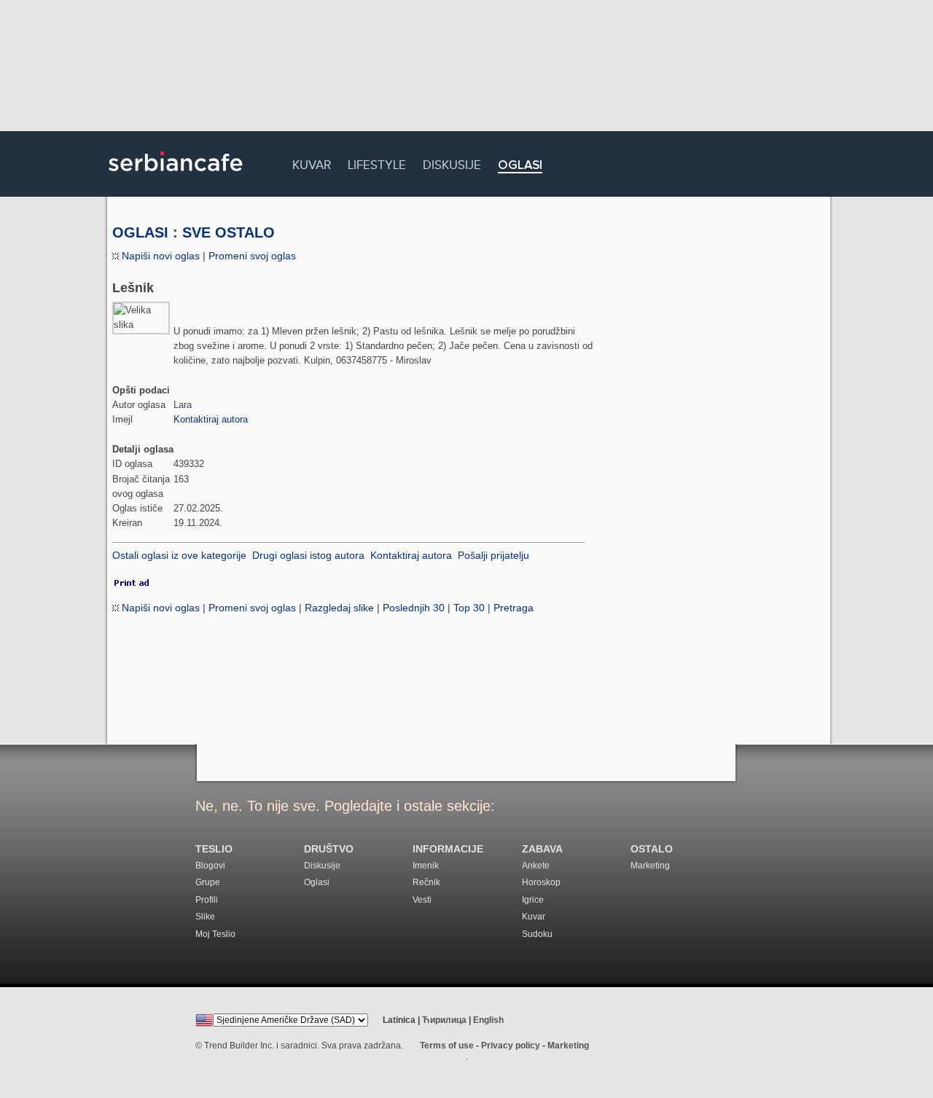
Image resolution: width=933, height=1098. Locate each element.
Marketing (650, 865)
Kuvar (311, 163)
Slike (205, 916)
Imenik (426, 865)
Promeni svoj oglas (252, 256)
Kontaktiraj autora (210, 419)
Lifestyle (377, 163)
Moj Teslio (215, 934)
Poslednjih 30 (414, 607)
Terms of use (447, 1045)
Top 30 (469, 607)
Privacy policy (510, 1045)
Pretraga (513, 607)
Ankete (536, 865)
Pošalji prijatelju (493, 555)
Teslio (214, 849)
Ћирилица (444, 1020)
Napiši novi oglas (159, 256)
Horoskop (541, 882)
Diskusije (452, 163)
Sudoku (537, 934)
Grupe (207, 882)
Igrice (533, 900)
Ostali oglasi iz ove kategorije (179, 555)
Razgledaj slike (339, 607)
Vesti (422, 900)
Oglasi (520, 166)
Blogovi (210, 865)
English (488, 1020)
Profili (206, 900)
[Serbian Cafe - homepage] (175, 176)
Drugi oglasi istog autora (308, 555)
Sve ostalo (228, 232)
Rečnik (426, 882)
